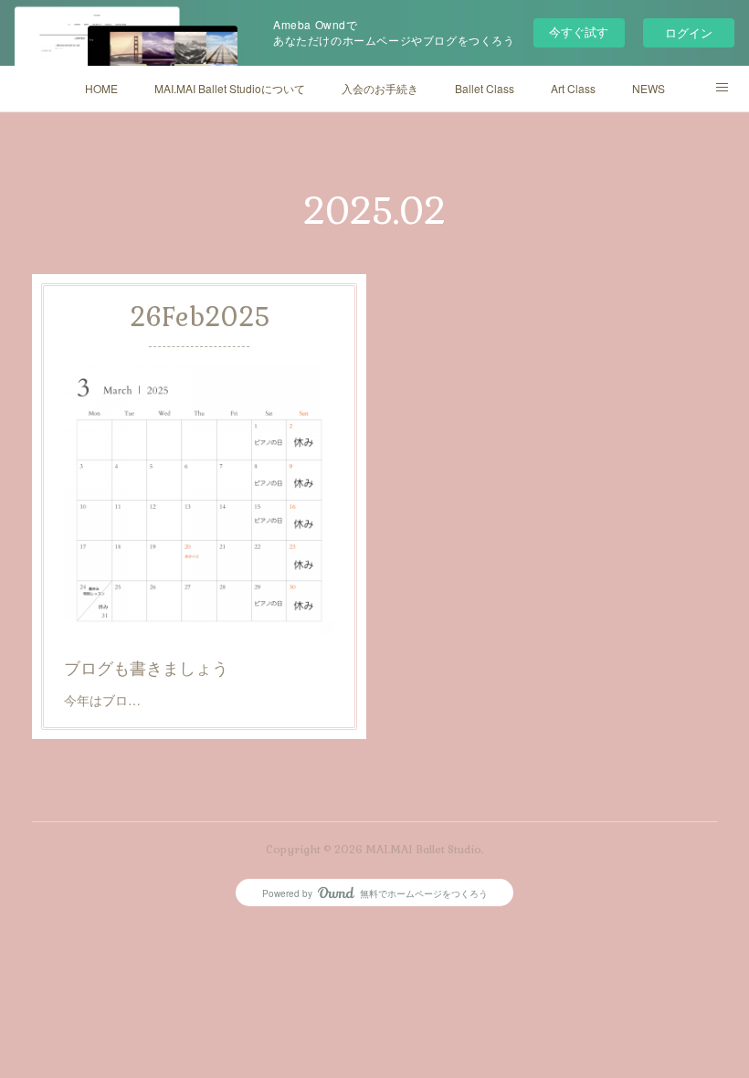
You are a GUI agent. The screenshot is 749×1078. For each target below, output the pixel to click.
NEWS (648, 88)
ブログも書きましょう (146, 667)
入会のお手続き (380, 88)
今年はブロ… (102, 700)
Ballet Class (484, 88)
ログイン (688, 32)
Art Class (573, 88)
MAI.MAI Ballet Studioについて (229, 88)
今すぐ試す (578, 31)
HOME (101, 88)
